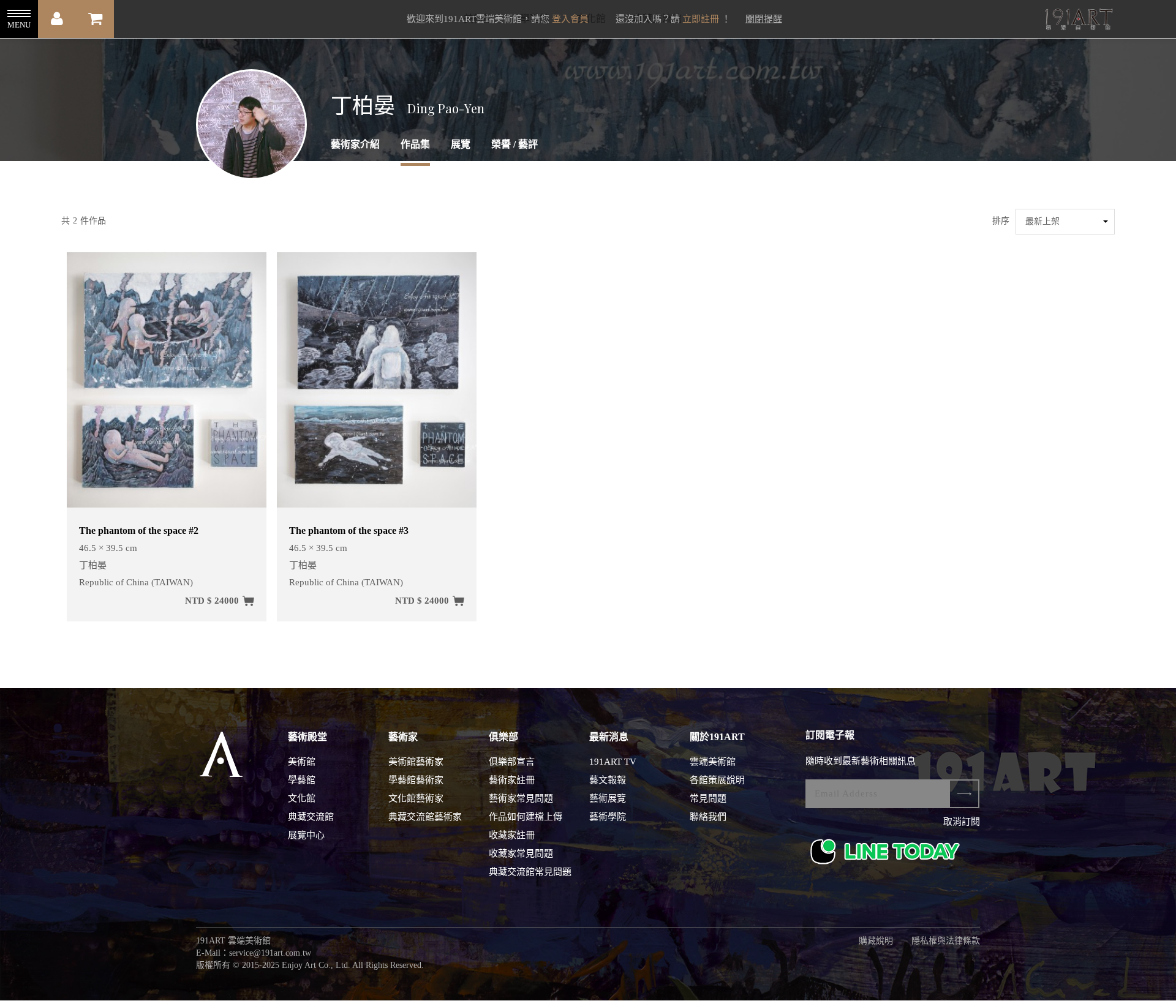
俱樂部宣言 (512, 762)
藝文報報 (607, 780)
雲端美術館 (713, 762)
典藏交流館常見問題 (530, 872)
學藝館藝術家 (415, 780)
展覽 (460, 144)
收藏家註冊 (512, 835)
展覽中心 (306, 835)
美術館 (301, 762)
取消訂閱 (961, 822)
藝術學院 (607, 817)
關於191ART (717, 737)
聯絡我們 (708, 817)
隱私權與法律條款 (945, 940)
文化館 (301, 798)
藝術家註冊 (512, 780)
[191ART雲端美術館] (1077, 20)
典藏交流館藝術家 (425, 817)
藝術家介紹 (355, 144)
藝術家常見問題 (521, 798)
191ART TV (612, 762)
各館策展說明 (717, 780)
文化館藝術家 (415, 798)
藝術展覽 (607, 798)
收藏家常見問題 (521, 853)
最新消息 (608, 737)
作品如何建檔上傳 (525, 817)
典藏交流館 (311, 817)
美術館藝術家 (415, 762)
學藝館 (301, 780)
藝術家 (403, 737)
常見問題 (708, 798)
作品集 (415, 144)
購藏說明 (876, 940)
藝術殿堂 (307, 737)
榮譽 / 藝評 (514, 144)
